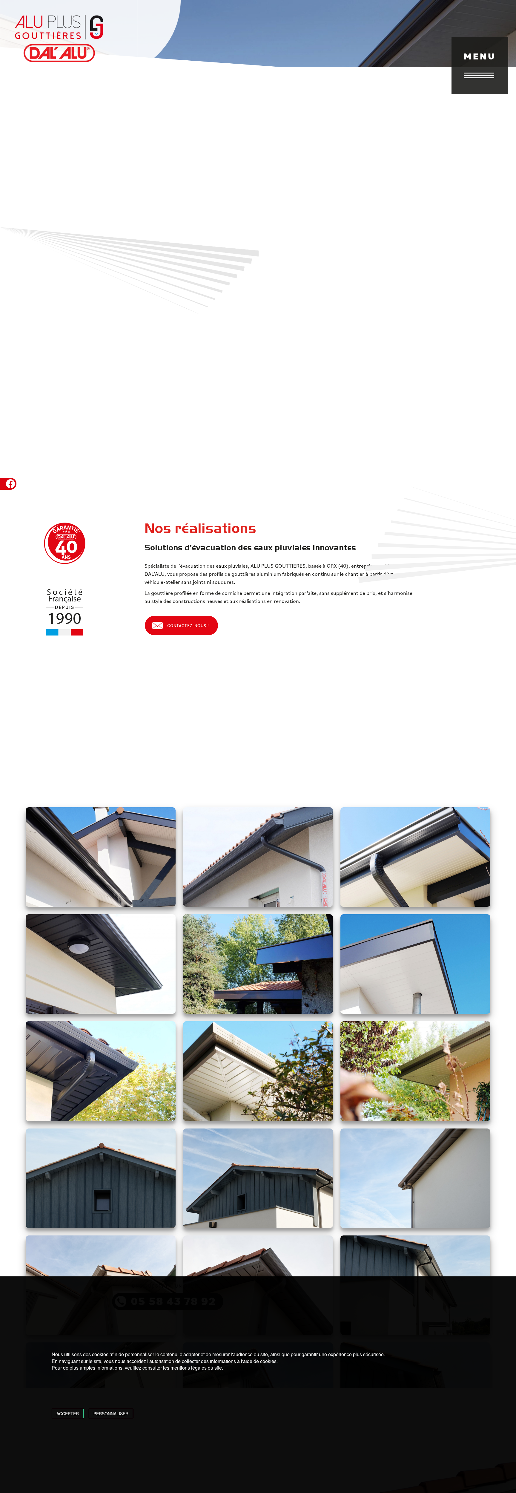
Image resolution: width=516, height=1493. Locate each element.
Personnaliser (110, 1414)
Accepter (67, 1414)
